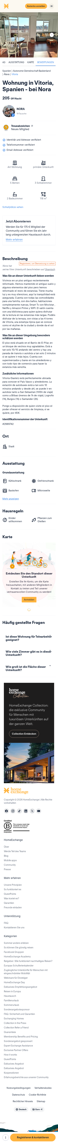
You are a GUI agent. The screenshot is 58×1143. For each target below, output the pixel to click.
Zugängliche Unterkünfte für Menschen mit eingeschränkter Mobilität (26, 972)
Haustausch (10, 996)
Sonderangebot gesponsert (18, 1041)
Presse (7, 869)
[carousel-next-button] (52, 35)
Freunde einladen (13, 907)
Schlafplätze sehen (12, 207)
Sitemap (41, 1101)
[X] (32, 811)
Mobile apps (10, 860)
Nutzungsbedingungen (19, 1088)
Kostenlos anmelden (36, 6)
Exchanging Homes (14, 1018)
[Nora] (8, 111)
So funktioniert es (12, 889)
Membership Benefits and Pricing (21, 1036)
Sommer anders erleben (16, 943)
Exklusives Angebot (14, 1063)
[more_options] (5, 1137)
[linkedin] (25, 811)
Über (6, 847)
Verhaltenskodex (43, 1088)
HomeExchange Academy (17, 956)
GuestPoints (10, 894)
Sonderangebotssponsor (17, 1009)
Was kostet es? (11, 898)
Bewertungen (45, 62)
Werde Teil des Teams (15, 851)
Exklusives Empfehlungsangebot (20, 987)
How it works (10, 1054)
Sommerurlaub (11, 1005)
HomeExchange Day (14, 982)
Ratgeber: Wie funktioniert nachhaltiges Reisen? (28, 961)
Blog (6, 856)
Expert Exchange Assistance (18, 1045)
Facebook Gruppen (14, 952)
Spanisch (50, 269)
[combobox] (21, 1109)
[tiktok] (19, 811)
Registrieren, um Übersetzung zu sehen (37, 263)
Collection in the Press (15, 1023)
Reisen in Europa (12, 991)
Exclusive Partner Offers (16, 1050)
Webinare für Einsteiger (16, 978)
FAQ (6, 923)
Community (10, 865)
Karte (30, 62)
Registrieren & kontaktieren (33, 1137)
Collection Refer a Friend (16, 1027)
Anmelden (29, 599)
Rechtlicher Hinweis (23, 1101)
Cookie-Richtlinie (37, 1094)
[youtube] (38, 811)
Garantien (9, 903)
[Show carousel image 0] (29, 34)
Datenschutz (18, 1094)
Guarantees (10, 1032)
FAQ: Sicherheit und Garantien (19, 1014)
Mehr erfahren (14, 239)
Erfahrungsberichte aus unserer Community (26, 1077)
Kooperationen (11, 1072)
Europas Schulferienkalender (19, 965)
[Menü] (51, 6)
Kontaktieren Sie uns (14, 927)
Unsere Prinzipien (13, 885)
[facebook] (6, 811)
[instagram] (12, 811)
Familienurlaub (11, 1000)
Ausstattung (16, 62)
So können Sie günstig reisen (18, 947)
